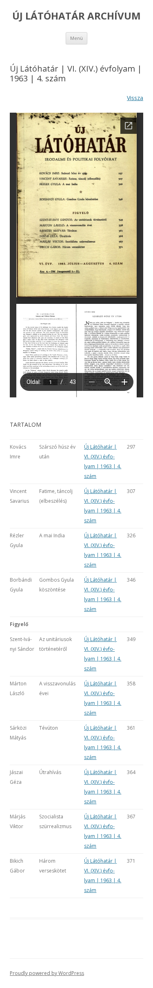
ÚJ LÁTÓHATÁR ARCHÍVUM (76, 16)
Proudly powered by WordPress (47, 973)
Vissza (135, 98)
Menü (76, 38)
